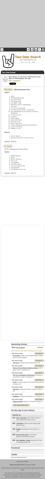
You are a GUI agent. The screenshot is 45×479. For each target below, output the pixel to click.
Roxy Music (8, 89)
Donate (29, 468)
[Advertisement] (22, 24)
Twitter (33, 465)
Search (3, 468)
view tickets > (39, 353)
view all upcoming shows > (21, 405)
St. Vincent (8, 146)
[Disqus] (22, 253)
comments (16, 81)
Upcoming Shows (16, 468)
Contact (24, 468)
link (10, 81)
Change (40, 347)
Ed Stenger (28, 473)
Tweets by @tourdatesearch (18, 457)
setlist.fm (13, 141)
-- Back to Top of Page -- (22, 461)
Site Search (35, 468)
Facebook (28, 465)
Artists (8, 468)
